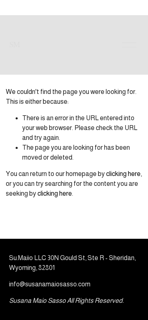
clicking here (123, 173)
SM (14, 45)
